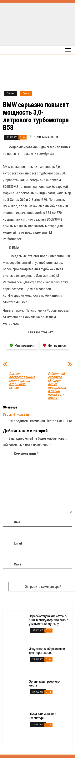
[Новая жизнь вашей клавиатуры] (16, 726)
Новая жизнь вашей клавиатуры (42, 716)
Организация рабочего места (44, 683)
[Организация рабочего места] (16, 694)
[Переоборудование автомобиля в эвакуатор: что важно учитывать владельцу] (16, 628)
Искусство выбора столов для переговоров (47, 651)
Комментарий (26, 453)
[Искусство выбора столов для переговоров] (16, 661)
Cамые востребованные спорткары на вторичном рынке (22, 380)
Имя (17, 522)
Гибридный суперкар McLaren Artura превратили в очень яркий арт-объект (57, 386)
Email (18, 543)
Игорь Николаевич (48, 137)
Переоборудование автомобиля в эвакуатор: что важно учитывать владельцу (48, 620)
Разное (26, 93)
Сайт (17, 564)
